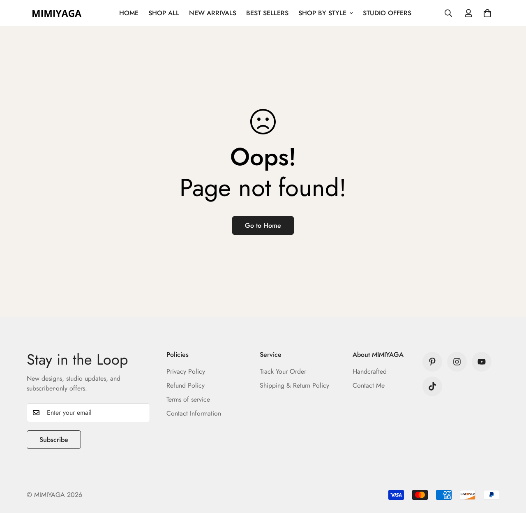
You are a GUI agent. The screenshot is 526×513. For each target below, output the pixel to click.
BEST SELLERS (267, 13)
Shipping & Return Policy (294, 385)
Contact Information (193, 413)
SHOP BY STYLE (322, 13)
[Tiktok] (432, 386)
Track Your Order (283, 371)
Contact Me (369, 385)
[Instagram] (457, 362)
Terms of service (188, 399)
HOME (128, 13)
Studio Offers (387, 13)
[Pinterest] (432, 362)
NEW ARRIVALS (212, 13)
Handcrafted (370, 371)
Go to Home (263, 225)
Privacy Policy (185, 371)
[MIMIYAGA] (56, 13)
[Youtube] (481, 362)
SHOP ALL (163, 13)
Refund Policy (185, 385)
